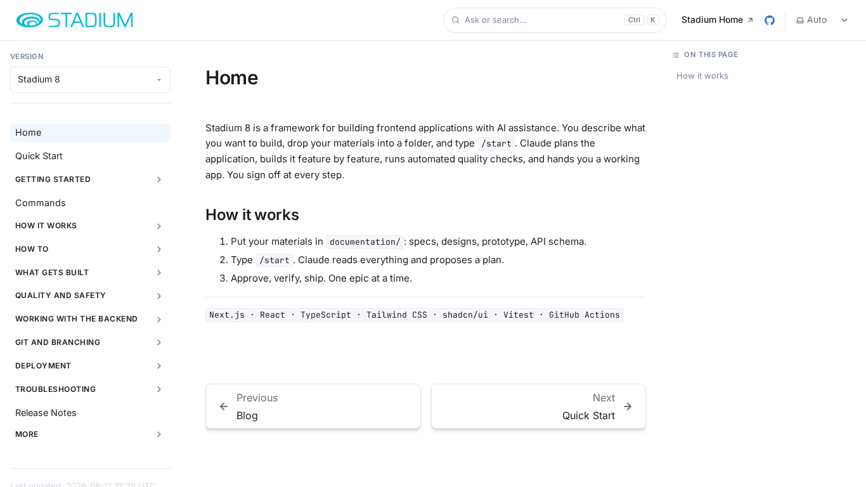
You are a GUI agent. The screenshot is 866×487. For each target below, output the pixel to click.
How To (32, 249)
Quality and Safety (61, 295)
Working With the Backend (76, 318)
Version (27, 56)
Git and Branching (57, 342)
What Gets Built (52, 272)
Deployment (43, 365)
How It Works (46, 225)
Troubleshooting (55, 389)
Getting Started (53, 179)
